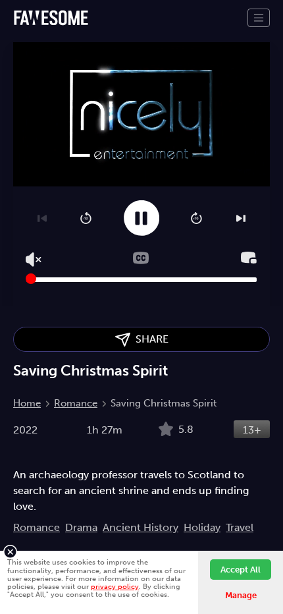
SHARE (149, 339)
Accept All (240, 569)
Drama (81, 527)
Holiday (202, 527)
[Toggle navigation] (258, 18)
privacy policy (115, 586)
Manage (241, 595)
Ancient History (140, 527)
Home (27, 403)
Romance (75, 403)
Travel (239, 527)
